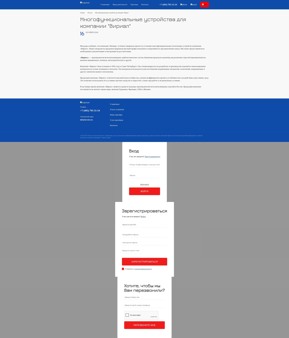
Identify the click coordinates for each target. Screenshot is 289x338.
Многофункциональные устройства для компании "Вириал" (112, 13)
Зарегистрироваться (152, 157)
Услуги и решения (117, 109)
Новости (89, 13)
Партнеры (134, 4)
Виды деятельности (120, 4)
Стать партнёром (116, 120)
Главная (82, 13)
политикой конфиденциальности (143, 269)
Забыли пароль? (144, 184)
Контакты (145, 4)
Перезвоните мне (144, 325)
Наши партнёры (116, 115)
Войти (144, 191)
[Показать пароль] (165, 235)
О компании (105, 4)
